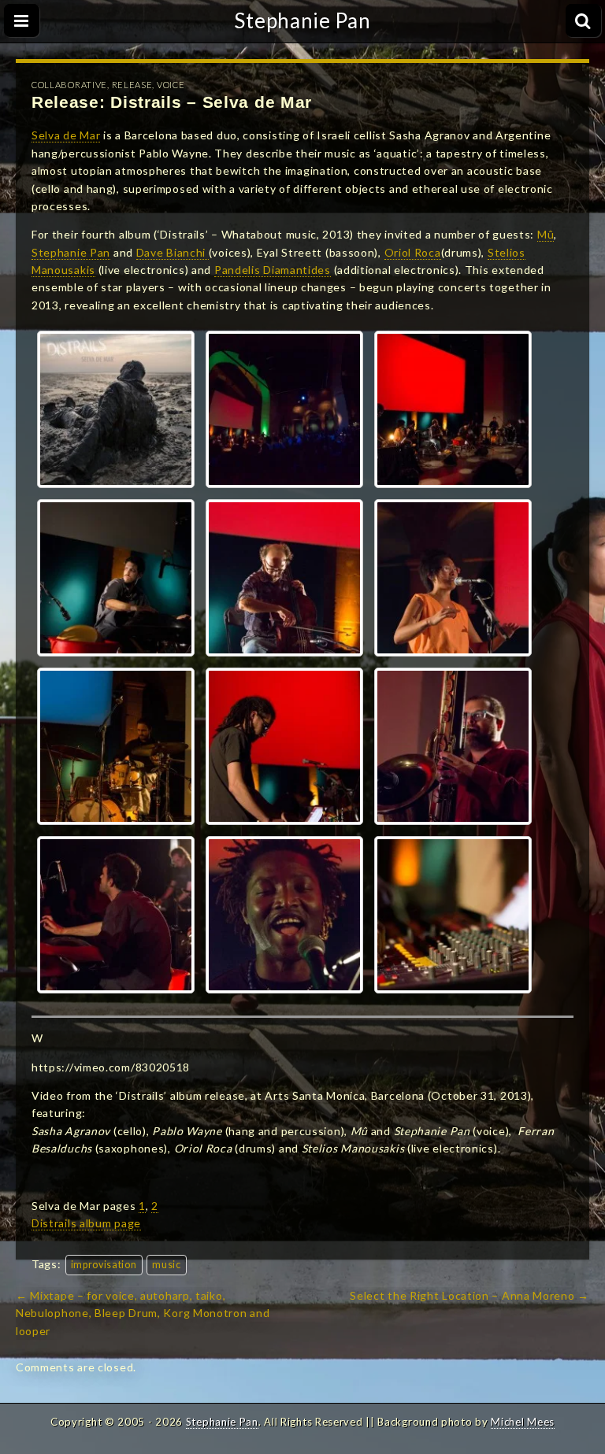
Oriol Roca (412, 252)
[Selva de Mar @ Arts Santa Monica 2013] (284, 409)
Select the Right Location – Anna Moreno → (469, 1295)
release (132, 85)
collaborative (69, 85)
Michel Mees (523, 1421)
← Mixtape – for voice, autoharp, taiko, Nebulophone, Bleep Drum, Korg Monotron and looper (142, 1313)
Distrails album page (86, 1223)
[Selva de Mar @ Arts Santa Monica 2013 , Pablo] (116, 914)
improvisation (104, 1265)
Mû (545, 234)
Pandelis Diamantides (272, 269)
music (166, 1265)
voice (171, 85)
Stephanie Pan (302, 20)
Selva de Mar (66, 135)
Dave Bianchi (172, 252)
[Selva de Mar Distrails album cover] (116, 409)
